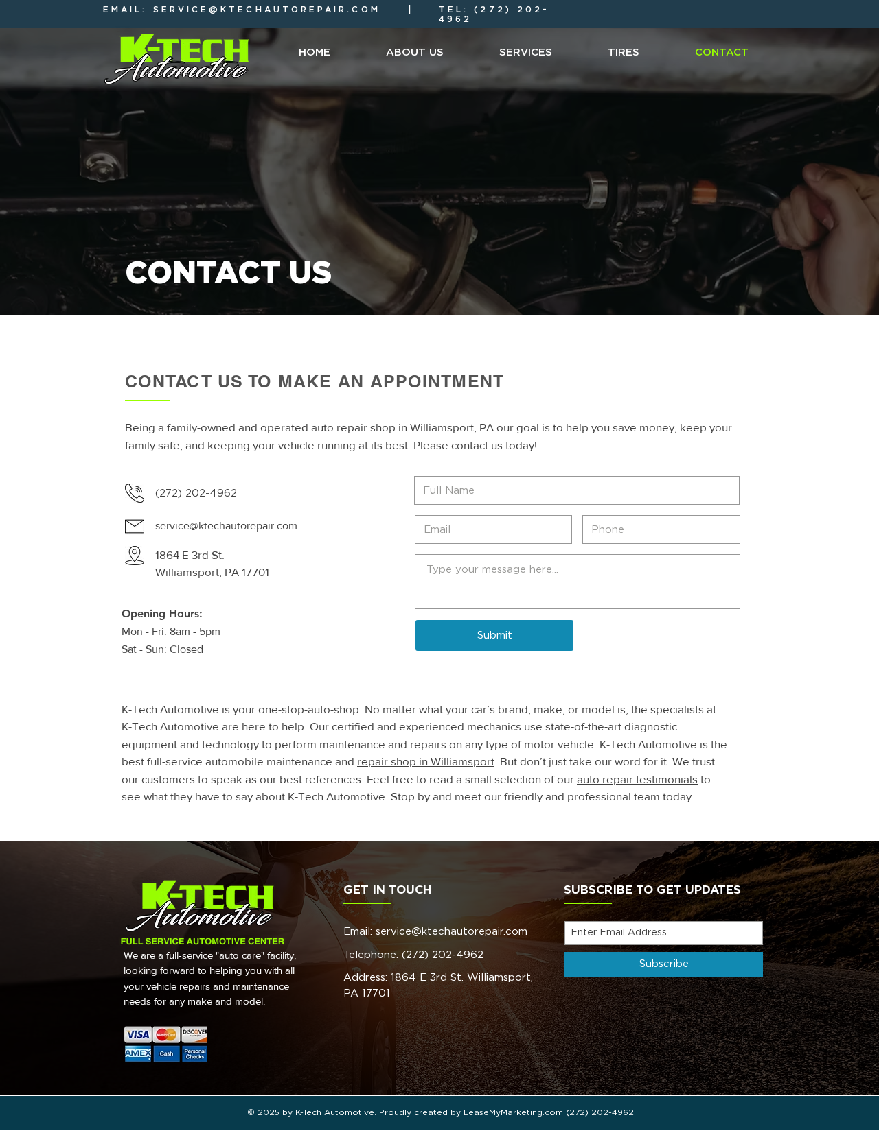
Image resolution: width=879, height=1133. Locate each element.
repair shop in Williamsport (425, 760)
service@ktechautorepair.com (451, 931)
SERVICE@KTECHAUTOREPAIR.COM (266, 10)
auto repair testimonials (637, 778)
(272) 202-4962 (442, 955)
